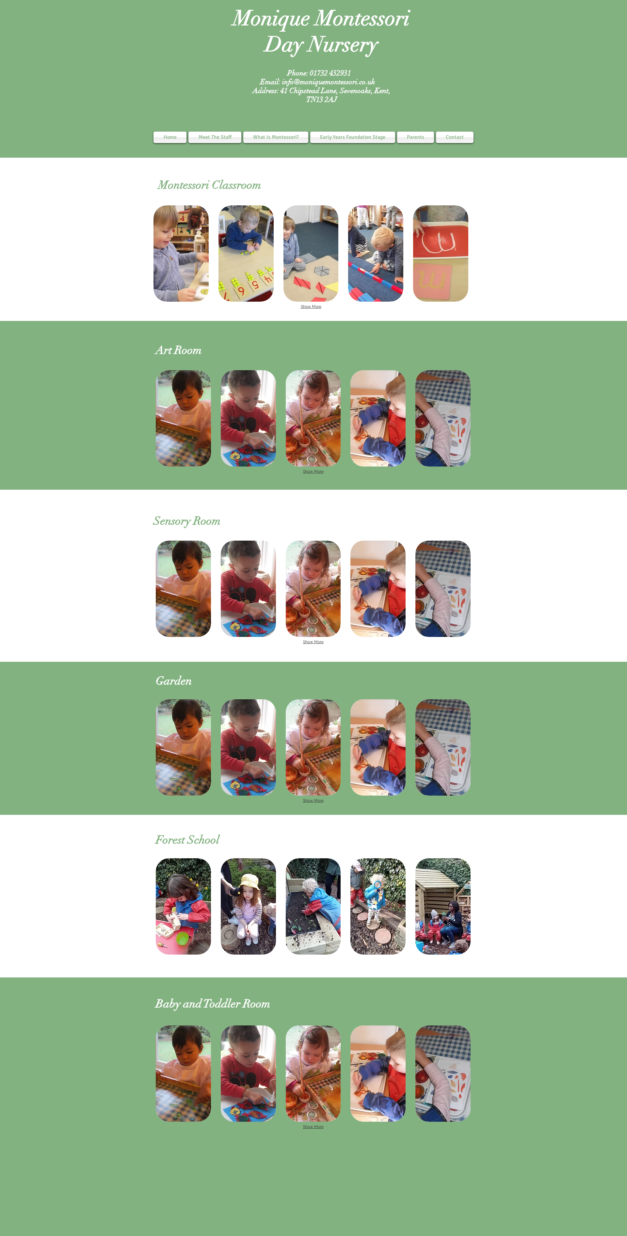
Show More (311, 306)
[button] (181, 253)
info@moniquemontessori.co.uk (328, 81)
